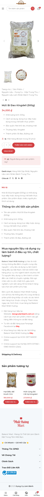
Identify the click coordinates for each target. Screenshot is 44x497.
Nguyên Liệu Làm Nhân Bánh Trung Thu (20, 95)
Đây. (18, 326)
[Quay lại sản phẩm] (6, 100)
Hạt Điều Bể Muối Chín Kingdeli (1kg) (10, 394)
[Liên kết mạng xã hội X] (12, 178)
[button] (4, 41)
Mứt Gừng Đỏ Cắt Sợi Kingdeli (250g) (30, 394)
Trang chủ (6, 89)
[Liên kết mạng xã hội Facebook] (10, 178)
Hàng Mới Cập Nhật (21, 171)
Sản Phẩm (17, 89)
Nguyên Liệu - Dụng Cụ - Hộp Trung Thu (20, 92)
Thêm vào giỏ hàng (23, 145)
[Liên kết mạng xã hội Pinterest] (15, 178)
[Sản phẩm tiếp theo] (8, 100)
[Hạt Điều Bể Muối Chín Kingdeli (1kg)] (11, 379)
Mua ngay (8, 151)
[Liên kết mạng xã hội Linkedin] (18, 178)
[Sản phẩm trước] (3, 100)
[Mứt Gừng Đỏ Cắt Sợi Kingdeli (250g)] (31, 379)
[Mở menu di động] (3, 8)
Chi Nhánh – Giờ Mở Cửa (15, 443)
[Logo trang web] (21, 2)
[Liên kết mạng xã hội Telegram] (21, 178)
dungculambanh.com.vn (22, 314)
